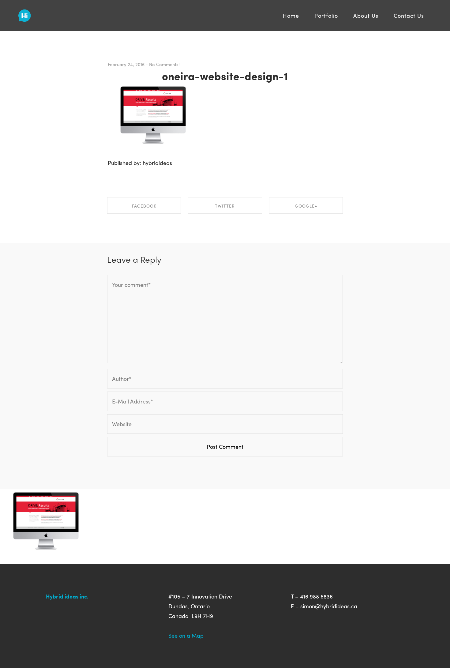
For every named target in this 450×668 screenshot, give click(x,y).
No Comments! (164, 64)
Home (291, 15)
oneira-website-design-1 (225, 76)
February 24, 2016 (126, 64)
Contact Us (409, 15)
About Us (365, 15)
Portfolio (326, 15)
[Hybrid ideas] (24, 13)
